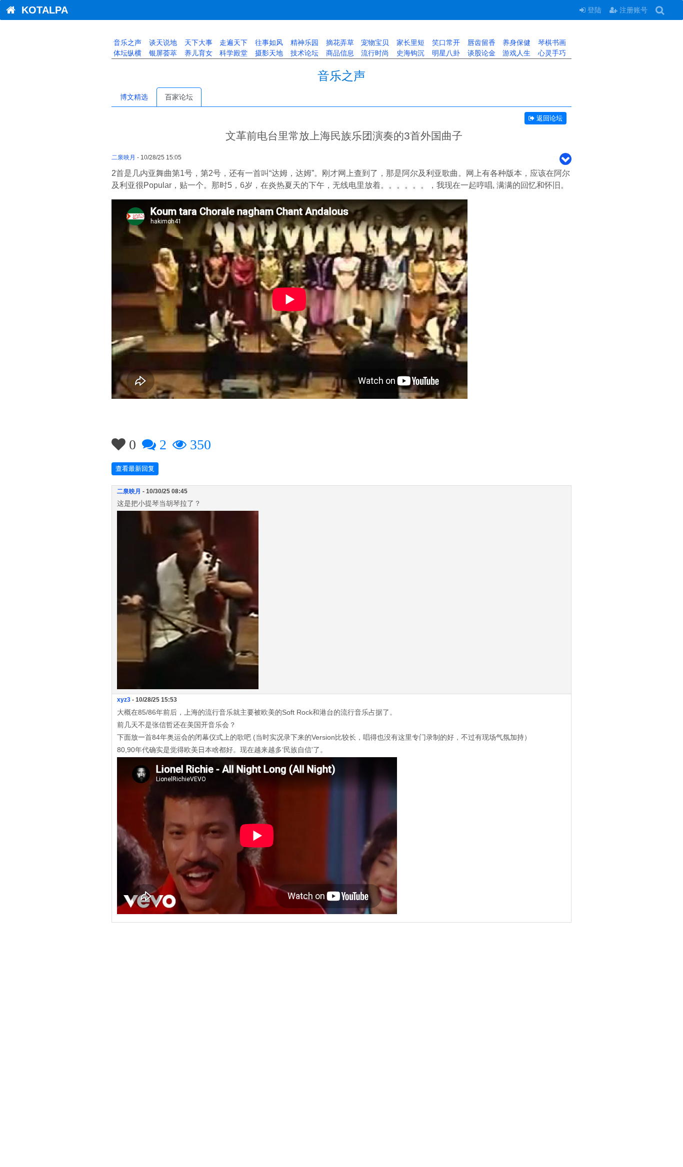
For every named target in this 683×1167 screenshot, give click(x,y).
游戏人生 (515, 53)
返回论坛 (548, 118)
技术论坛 (303, 53)
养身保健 (515, 42)
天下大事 (197, 42)
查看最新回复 (135, 468)
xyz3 (123, 699)
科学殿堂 (233, 53)
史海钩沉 (409, 53)
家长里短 (409, 42)
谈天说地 (162, 42)
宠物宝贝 (374, 42)
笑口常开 (445, 42)
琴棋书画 (551, 42)
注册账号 (633, 10)
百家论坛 (179, 97)
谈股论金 (481, 53)
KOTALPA (42, 9)
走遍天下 (233, 42)
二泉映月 (124, 157)
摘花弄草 (339, 42)
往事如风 (268, 42)
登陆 (594, 10)
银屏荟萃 (162, 53)
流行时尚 (374, 53)
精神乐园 (303, 42)
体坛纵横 (127, 53)
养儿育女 (197, 53)
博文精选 (134, 97)
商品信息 (339, 53)
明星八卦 (445, 53)
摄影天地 (268, 53)
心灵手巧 (551, 53)
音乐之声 (127, 42)
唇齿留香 (481, 42)
